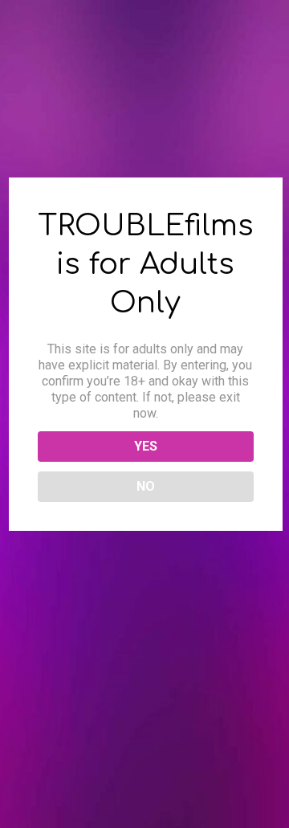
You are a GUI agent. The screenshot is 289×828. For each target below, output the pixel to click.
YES (145, 446)
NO (145, 486)
